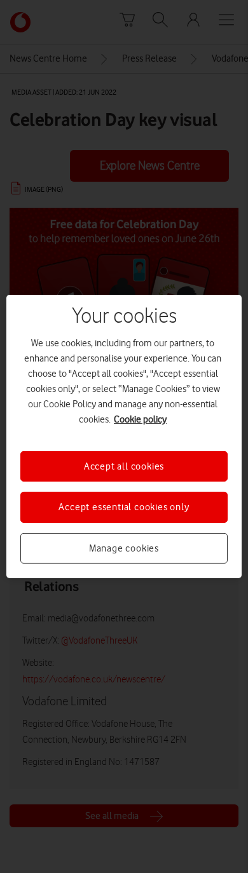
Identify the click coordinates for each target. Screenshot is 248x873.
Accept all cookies (124, 466)
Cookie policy (140, 419)
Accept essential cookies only (124, 507)
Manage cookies (124, 548)
